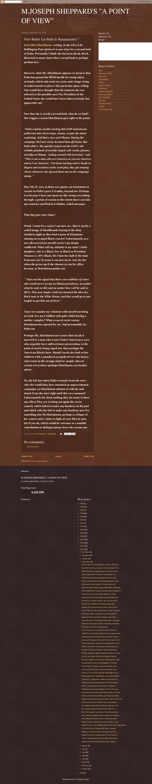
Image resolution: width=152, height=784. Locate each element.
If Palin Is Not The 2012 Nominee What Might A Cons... (101, 673)
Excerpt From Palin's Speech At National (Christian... (100, 650)
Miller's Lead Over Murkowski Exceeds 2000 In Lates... (101, 722)
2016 (82, 530)
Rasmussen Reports (106, 94)
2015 (82, 533)
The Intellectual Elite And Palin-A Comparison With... (100, 719)
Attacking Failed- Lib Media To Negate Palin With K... (100, 617)
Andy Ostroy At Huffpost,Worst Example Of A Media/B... (101, 715)
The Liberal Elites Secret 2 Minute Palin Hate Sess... (100, 669)
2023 (82, 507)
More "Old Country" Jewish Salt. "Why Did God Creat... (101, 712)
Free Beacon (103, 88)
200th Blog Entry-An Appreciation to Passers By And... (100, 571)
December (86, 552)
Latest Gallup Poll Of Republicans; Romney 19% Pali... (101, 565)
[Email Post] (61, 434)
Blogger (86, 779)
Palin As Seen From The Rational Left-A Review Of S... (101, 647)
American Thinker (105, 85)
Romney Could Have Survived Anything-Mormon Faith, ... (101, 581)
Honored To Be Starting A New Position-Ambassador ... (100, 597)
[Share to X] (70, 434)
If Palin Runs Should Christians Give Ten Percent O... (100, 601)
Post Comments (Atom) (39, 461)
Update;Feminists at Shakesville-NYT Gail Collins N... (100, 735)
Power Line (102, 76)
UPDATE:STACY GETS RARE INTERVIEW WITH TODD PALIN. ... (105, 725)
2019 (82, 520)
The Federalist (103, 79)
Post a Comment (32, 447)
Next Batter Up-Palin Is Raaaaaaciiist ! (95, 627)
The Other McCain (105, 103)
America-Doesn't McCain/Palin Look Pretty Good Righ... (101, 696)
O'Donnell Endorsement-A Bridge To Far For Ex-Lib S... (100, 689)
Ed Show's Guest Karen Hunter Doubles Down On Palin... (101, 692)
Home (58, 456)
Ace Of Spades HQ (105, 109)
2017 (82, 526)
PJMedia (102, 106)
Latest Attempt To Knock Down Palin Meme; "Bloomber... (101, 620)
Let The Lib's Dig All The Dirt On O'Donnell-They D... (100, 656)
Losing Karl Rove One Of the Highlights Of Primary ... (100, 663)
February (85, 765)
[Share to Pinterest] (74, 434)
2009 (82, 773)
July (83, 749)
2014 (82, 536)
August (84, 746)
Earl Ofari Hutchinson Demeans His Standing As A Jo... (101, 568)
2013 (82, 539)
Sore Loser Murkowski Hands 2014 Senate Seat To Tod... (101, 640)
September (86, 562)
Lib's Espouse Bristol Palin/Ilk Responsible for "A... (99, 709)
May (84, 756)
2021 (82, 513)
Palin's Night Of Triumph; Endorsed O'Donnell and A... (100, 666)
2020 (82, 517)
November (86, 555)
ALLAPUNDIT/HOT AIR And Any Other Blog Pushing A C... (102, 591)
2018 (82, 523)
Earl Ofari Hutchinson (38, 45)
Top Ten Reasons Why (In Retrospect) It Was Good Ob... (101, 610)
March (84, 762)
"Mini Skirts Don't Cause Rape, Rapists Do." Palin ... (100, 594)
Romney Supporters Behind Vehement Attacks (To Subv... (101, 653)
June (84, 752)
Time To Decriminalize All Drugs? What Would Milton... (100, 738)
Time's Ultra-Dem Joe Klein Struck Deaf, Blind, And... (100, 630)
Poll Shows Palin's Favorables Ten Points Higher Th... (100, 614)
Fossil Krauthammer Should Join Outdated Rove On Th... (101, 643)
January (85, 769)
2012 (82, 543)
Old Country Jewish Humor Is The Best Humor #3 (99, 584)
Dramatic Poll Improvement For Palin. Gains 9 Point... (100, 607)
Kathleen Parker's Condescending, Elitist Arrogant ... (100, 742)
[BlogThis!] (67, 434)
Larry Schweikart (104, 97)
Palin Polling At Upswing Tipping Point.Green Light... (100, 578)
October (85, 559)
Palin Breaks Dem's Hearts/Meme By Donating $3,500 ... (101, 676)
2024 (82, 503)
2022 (82, 510)
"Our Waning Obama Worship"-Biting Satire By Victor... (100, 706)
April (84, 759)
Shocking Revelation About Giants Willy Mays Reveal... (101, 637)
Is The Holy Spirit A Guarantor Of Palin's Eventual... (99, 728)
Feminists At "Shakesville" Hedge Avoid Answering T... (100, 679)
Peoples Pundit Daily (106, 91)
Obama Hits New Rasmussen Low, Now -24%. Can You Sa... (103, 699)
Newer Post (26, 456)
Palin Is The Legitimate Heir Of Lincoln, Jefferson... (99, 686)
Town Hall (102, 100)
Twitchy (101, 82)
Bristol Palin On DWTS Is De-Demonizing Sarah (98, 604)
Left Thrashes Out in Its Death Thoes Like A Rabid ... (100, 702)
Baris (100, 70)
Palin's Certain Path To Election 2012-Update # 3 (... (99, 574)
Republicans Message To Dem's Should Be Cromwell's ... (101, 624)
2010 (82, 549)
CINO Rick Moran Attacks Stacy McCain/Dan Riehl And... (101, 588)
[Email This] (65, 434)
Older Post (89, 456)
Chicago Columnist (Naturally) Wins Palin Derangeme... (101, 683)
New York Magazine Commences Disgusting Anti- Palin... (101, 660)
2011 (82, 546)
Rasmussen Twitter (105, 73)
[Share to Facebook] (72, 434)
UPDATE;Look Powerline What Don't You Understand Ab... (102, 633)
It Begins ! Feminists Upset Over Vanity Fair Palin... (99, 732)
